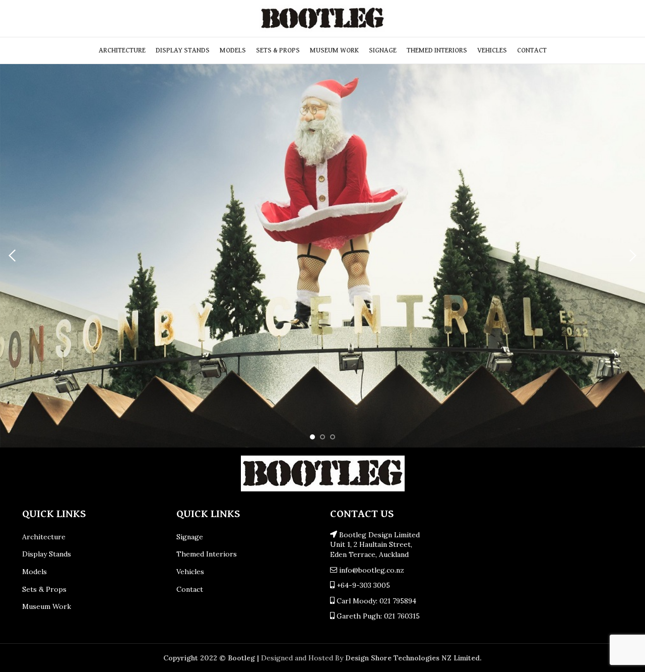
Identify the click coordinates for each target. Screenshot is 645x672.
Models (34, 571)
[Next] (632, 255)
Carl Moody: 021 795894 (375, 600)
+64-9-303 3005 (362, 585)
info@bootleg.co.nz (370, 570)
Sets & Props (44, 589)
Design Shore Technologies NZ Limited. (413, 657)
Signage (189, 536)
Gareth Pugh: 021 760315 (377, 616)
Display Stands (46, 553)
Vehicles (190, 571)
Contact (189, 589)
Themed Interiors (206, 553)
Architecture (44, 536)
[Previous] (12, 255)
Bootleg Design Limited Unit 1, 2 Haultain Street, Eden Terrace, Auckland (375, 544)
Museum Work (46, 606)
